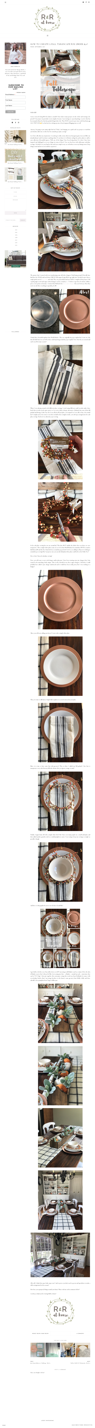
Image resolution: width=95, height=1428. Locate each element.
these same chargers (68, 283)
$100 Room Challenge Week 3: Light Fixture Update (16, 144)
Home (4, 1425)
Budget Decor (36, 1333)
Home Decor (44, 1333)
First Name (8, 100)
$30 (67, 281)
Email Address (10, 94)
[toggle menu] (5, 2)
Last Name (8, 105)
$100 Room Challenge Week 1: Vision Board (16, 181)
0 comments (80, 1333)
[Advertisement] (15, 299)
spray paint (45, 279)
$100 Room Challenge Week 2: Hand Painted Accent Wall (16, 163)
